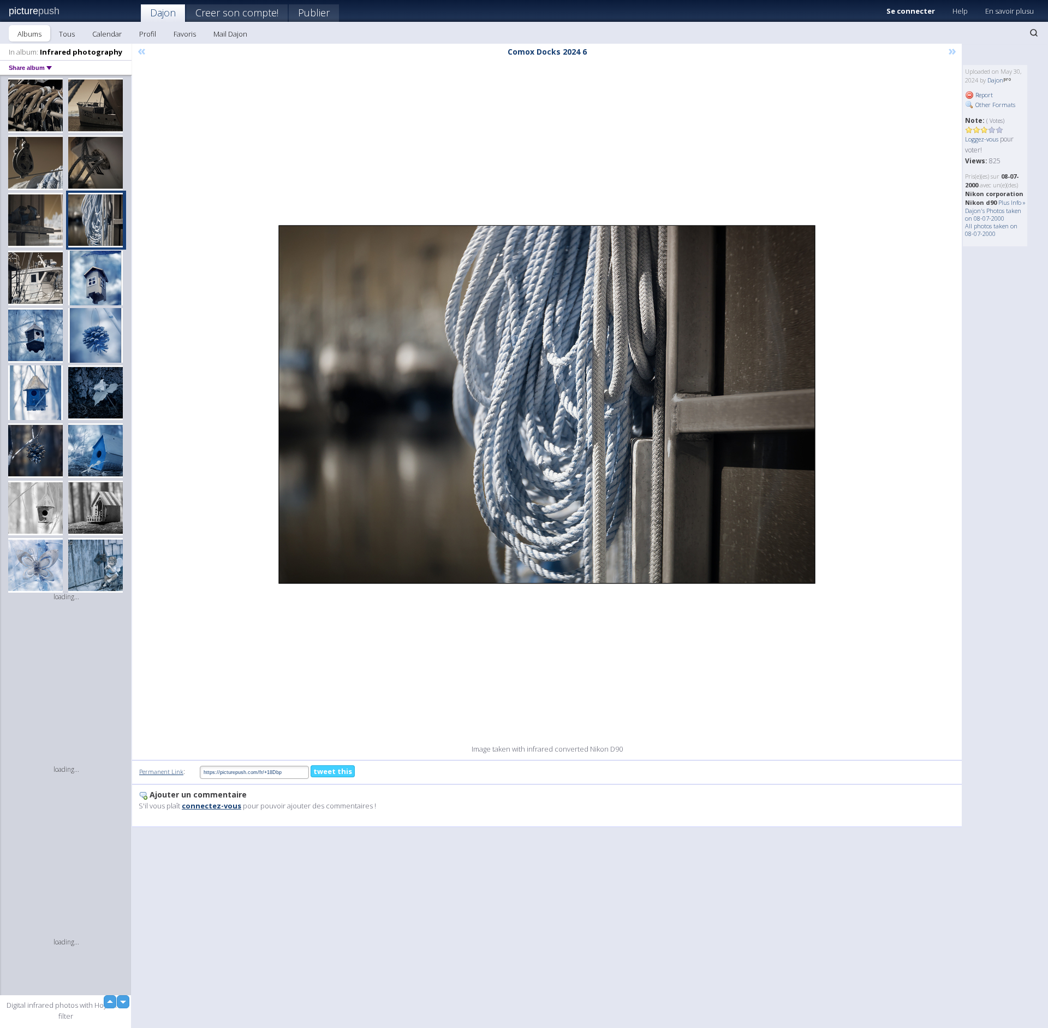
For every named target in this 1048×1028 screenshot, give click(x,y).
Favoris (185, 34)
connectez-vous (211, 806)
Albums (29, 34)
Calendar (107, 34)
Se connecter (910, 11)
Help (960, 11)
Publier (314, 12)
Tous (67, 34)
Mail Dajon (230, 34)
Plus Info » (1012, 202)
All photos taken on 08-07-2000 (991, 230)
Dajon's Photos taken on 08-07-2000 (993, 214)
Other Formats (994, 105)
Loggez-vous (981, 139)
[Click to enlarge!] (546, 404)
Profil (147, 34)
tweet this (332, 771)
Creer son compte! (236, 12)
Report (983, 95)
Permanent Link (161, 771)
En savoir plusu (1009, 11)
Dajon (163, 12)
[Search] (1034, 33)
